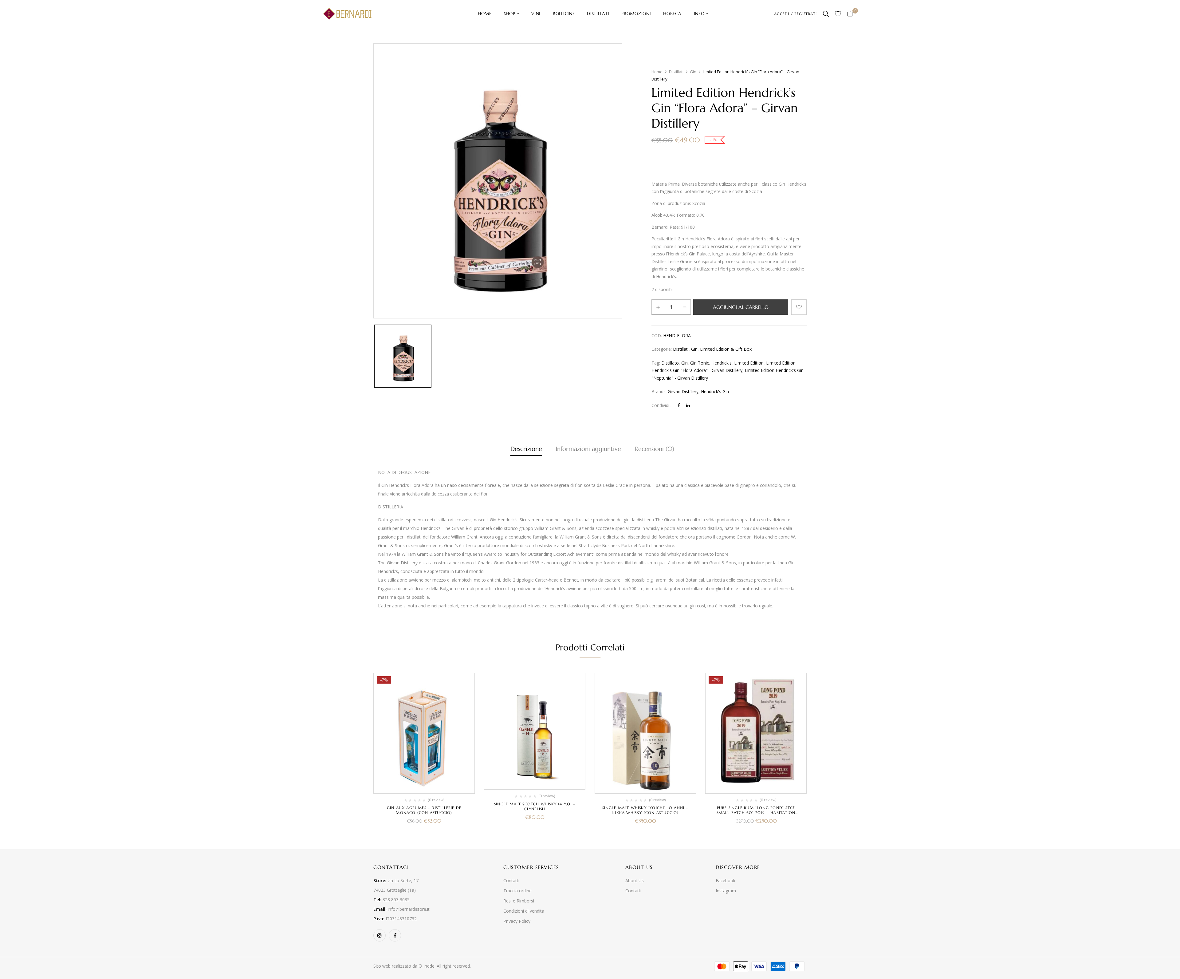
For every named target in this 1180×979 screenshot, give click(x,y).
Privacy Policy (516, 921)
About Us (634, 880)
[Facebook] (679, 405)
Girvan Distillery (683, 391)
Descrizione (526, 449)
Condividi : (661, 405)
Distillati (676, 71)
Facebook (725, 880)
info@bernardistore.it (409, 909)
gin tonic (699, 363)
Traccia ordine (517, 891)
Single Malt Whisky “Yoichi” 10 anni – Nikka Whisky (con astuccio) (645, 810)
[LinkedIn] (688, 405)
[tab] (526, 450)
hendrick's (721, 363)
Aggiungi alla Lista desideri (799, 307)
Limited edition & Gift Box (726, 349)
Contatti (511, 880)
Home (657, 71)
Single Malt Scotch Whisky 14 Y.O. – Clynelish (534, 806)
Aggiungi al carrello (741, 307)
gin (684, 363)
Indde (429, 966)
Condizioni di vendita (523, 911)
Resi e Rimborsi (518, 901)
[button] (852, 14)
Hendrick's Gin (715, 391)
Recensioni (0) (654, 449)
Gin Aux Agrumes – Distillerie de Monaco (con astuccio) (424, 810)
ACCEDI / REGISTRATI (795, 13)
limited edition (749, 363)
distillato (670, 363)
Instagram (726, 891)
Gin (693, 71)
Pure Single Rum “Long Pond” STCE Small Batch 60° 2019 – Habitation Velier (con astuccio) (756, 812)
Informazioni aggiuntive (588, 449)
